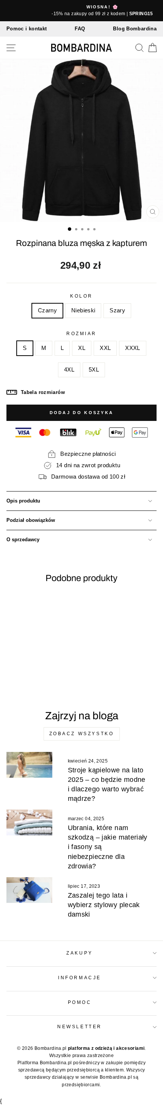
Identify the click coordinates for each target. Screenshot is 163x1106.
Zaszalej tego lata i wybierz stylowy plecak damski (104, 905)
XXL (105, 348)
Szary (117, 310)
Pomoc (80, 1002)
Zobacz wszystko (81, 733)
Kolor (81, 295)
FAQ (80, 29)
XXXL (132, 348)
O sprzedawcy (22, 539)
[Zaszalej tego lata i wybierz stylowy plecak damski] (29, 890)
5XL (94, 370)
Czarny (47, 310)
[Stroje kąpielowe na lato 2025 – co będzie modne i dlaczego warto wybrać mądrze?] (29, 765)
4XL (69, 370)
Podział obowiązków (30, 520)
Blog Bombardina (135, 29)
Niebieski (83, 310)
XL (81, 348)
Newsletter (79, 1026)
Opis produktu (23, 501)
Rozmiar (81, 333)
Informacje (79, 977)
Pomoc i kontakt (26, 29)
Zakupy (79, 952)
